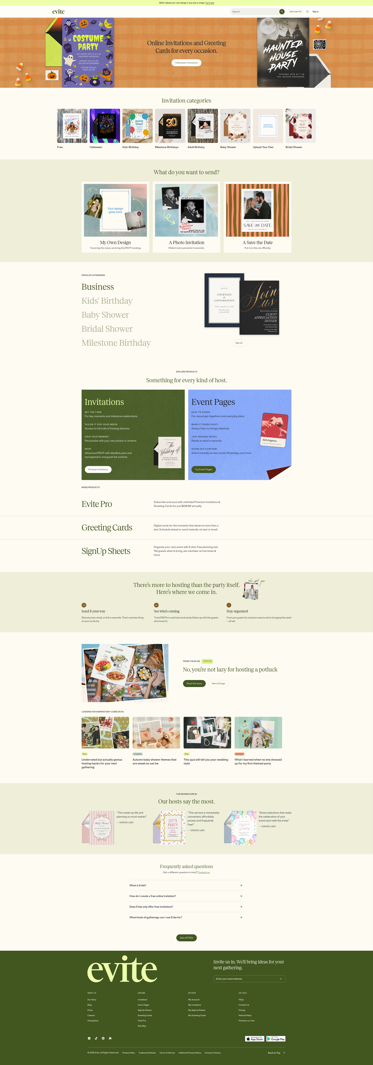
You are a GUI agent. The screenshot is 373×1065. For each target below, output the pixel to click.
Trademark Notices (147, 1053)
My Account (194, 999)
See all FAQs (186, 937)
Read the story (194, 683)
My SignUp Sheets (196, 1010)
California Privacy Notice (189, 1053)
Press (90, 1010)
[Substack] (110, 1039)
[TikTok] (96, 1039)
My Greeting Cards (197, 1015)
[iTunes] (254, 1039)
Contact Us (244, 1005)
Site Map (142, 1026)
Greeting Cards (145, 1015)
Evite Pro (142, 1020)
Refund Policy (245, 1015)
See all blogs (218, 683)
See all (238, 342)
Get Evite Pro (296, 11)
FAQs (241, 999)
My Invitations (194, 1005)
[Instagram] (89, 1039)
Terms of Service (167, 1053)
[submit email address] (280, 978)
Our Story (91, 999)
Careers (91, 1015)
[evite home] (122, 968)
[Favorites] (307, 11)
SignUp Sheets (145, 1010)
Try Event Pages (203, 469)
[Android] (276, 1039)
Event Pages (143, 1005)
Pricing (242, 1010)
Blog (89, 1005)
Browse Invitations (98, 469)
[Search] (282, 11)
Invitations (142, 999)
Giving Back (92, 1020)
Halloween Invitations (186, 62)
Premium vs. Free (247, 1020)
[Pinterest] (103, 1039)
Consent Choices (213, 1053)
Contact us (204, 872)
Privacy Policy (128, 1053)
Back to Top (274, 1052)
